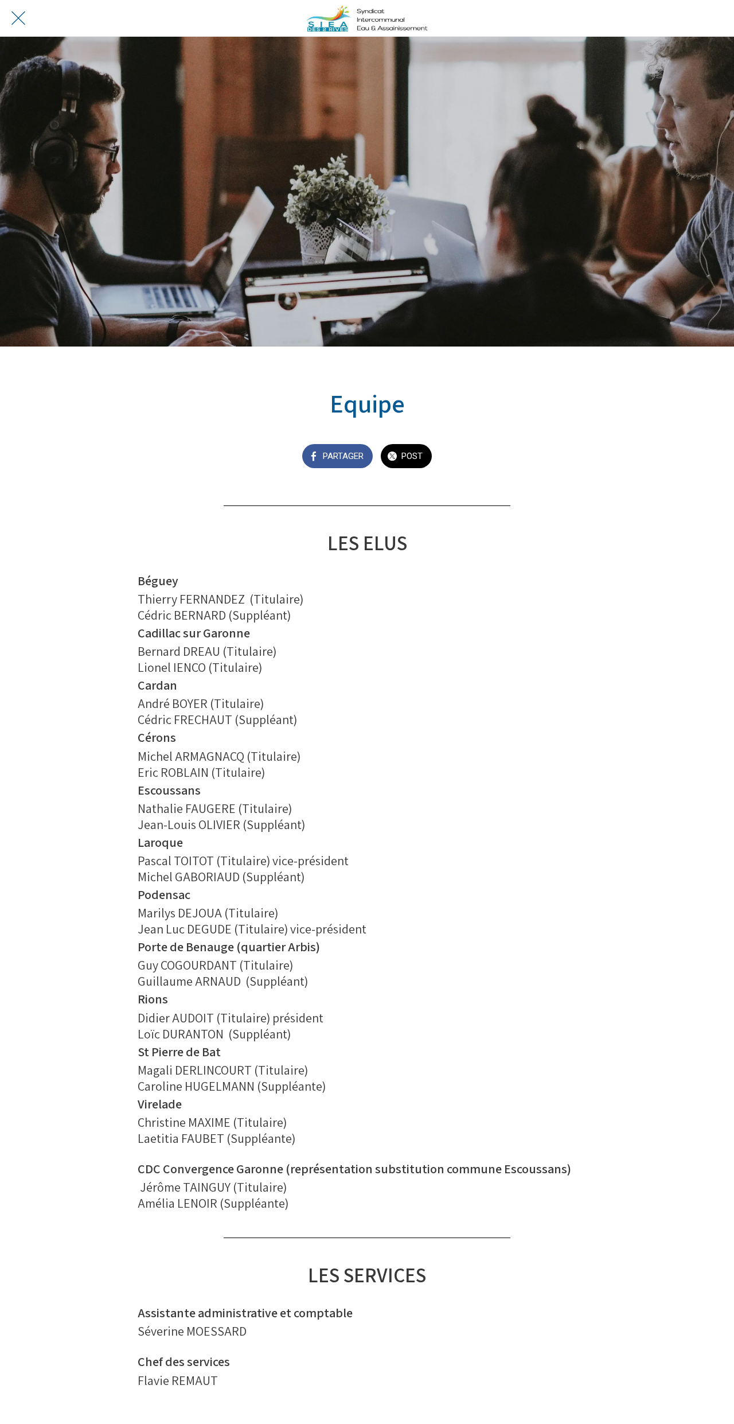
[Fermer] (18, 18)
